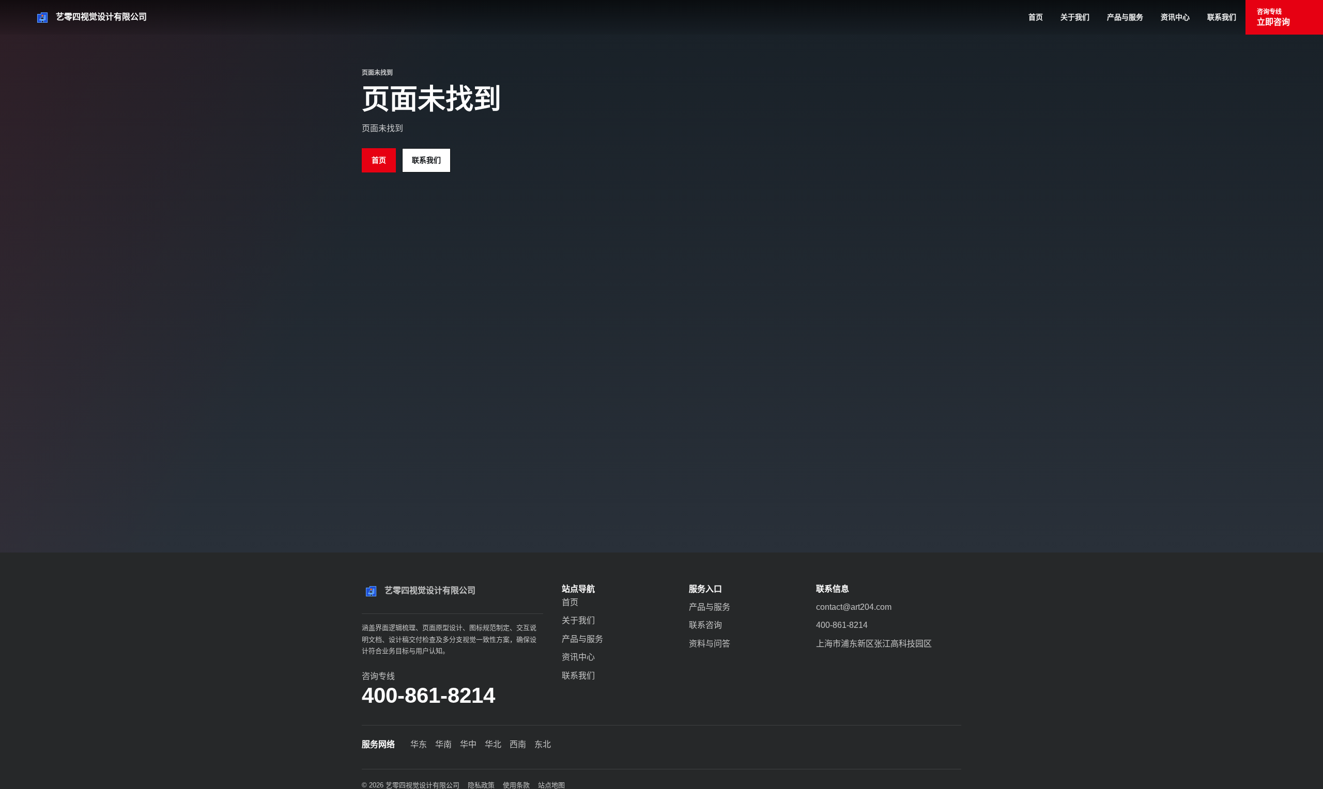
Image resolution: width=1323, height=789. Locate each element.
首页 (1035, 17)
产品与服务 (1125, 17)
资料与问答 (709, 643)
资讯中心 (1175, 17)
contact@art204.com (853, 607)
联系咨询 (705, 625)
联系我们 (1221, 17)
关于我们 (1074, 17)
